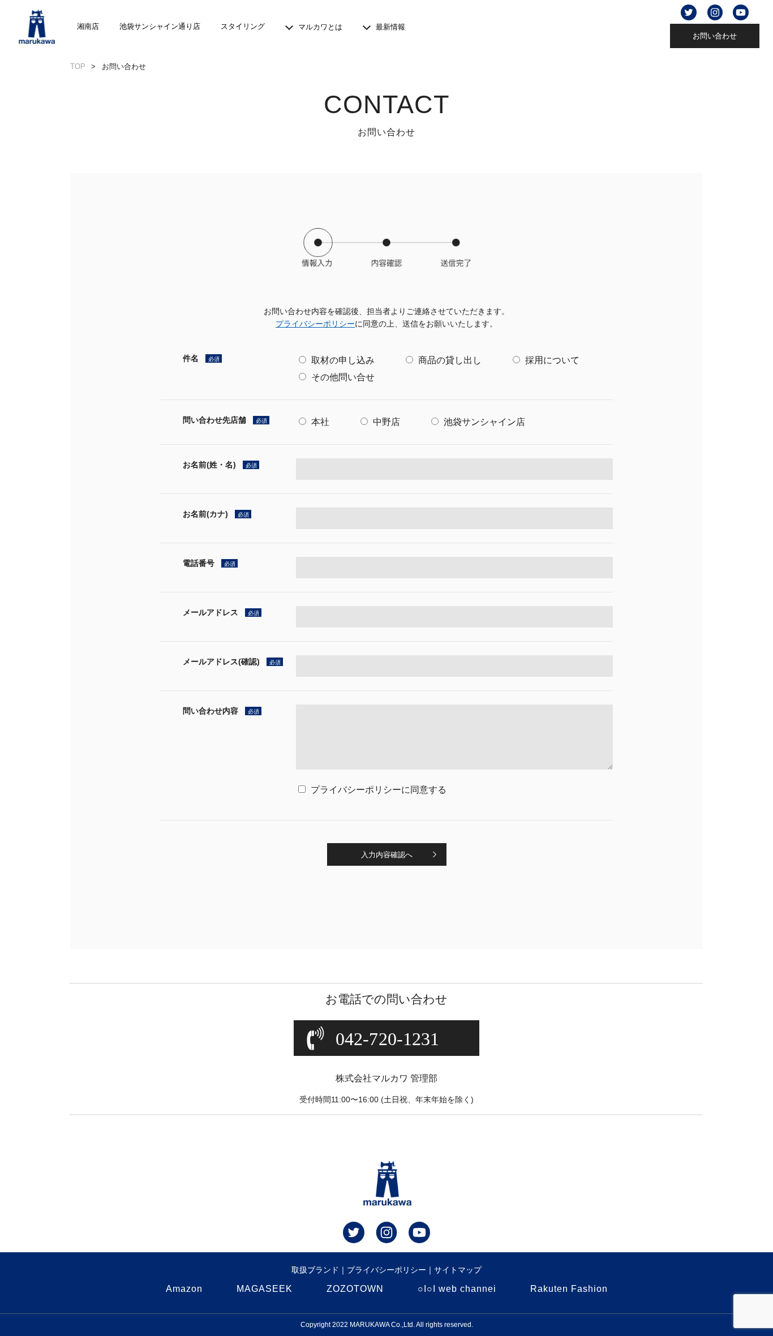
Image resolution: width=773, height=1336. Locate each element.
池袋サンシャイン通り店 (159, 26)
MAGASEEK (265, 1289)
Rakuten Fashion (569, 1289)
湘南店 (88, 26)
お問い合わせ (715, 36)
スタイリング (243, 26)
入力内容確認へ (387, 854)
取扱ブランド (315, 1269)
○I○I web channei (457, 1289)
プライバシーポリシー (386, 1269)
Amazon (184, 1289)
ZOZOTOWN (355, 1289)
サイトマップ (458, 1269)
